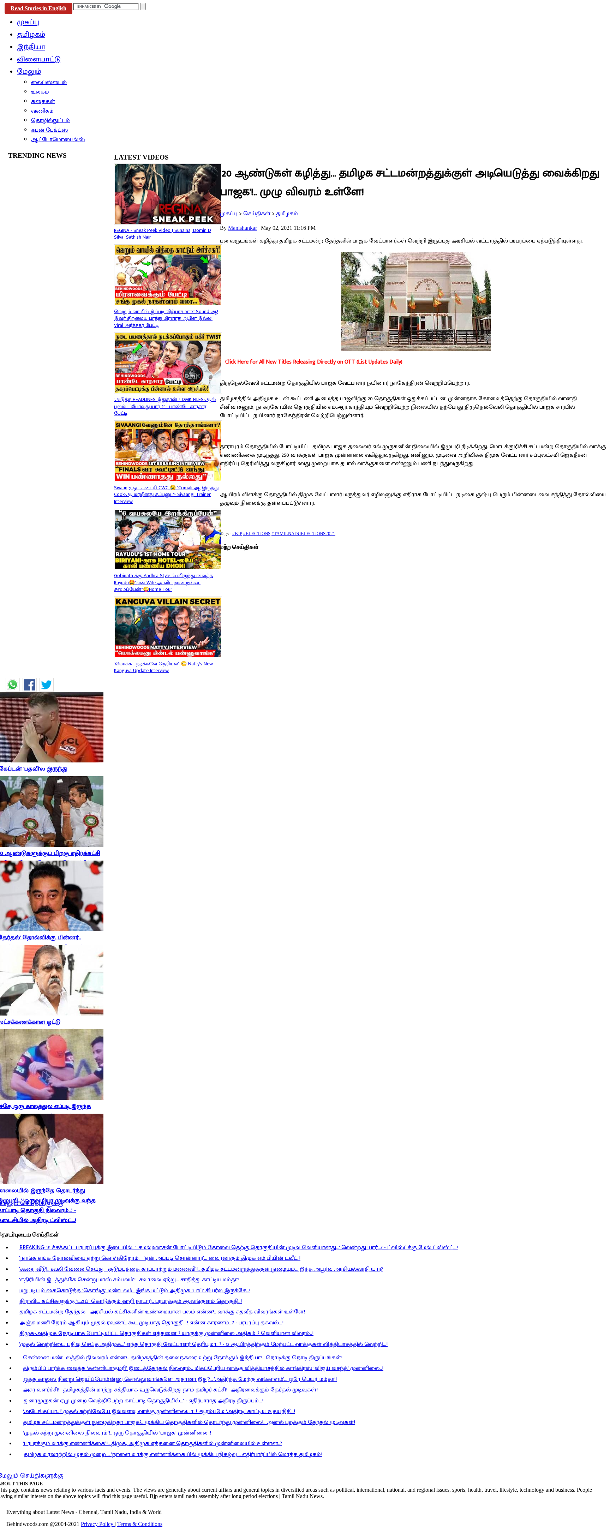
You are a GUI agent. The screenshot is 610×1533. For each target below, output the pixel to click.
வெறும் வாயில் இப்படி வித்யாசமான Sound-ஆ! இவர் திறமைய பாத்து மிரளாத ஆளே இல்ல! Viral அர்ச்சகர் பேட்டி (166, 318)
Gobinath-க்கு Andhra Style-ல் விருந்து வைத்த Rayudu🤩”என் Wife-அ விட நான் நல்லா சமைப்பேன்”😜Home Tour (163, 582)
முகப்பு (229, 213)
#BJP (237, 533)
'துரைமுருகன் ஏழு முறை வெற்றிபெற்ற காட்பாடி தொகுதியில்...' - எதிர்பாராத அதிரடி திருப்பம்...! (143, 1401)
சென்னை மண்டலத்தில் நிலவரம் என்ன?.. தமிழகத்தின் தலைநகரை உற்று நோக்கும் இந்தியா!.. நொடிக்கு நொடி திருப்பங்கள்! (182, 1358)
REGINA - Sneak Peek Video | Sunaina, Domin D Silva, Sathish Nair (162, 233)
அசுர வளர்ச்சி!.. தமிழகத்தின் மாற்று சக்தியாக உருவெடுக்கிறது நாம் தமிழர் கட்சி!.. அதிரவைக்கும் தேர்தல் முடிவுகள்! (170, 1390)
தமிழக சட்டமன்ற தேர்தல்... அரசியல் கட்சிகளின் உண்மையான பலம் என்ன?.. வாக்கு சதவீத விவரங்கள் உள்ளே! (162, 1312)
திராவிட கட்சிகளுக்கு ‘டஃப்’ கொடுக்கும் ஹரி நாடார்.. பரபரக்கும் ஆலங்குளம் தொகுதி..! (130, 1301)
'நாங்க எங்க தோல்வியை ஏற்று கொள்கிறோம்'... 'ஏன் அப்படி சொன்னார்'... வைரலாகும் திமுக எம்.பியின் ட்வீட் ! (159, 1258)
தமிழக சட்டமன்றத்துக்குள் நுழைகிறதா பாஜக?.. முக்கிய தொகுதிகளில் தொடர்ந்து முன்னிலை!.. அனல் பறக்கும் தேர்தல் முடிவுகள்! (189, 1422)
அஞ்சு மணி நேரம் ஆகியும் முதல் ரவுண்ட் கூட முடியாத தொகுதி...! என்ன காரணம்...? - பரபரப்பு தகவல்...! (151, 1323)
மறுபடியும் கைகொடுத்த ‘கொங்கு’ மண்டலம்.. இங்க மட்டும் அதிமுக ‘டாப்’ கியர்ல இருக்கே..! (134, 1290)
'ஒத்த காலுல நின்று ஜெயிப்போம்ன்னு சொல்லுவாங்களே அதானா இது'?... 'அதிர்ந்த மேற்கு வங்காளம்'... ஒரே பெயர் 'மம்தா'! (180, 1379)
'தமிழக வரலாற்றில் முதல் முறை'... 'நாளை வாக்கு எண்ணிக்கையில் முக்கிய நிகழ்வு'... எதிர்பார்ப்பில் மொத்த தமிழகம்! (172, 1454)
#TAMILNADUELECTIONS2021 (303, 533)
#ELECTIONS (256, 533)
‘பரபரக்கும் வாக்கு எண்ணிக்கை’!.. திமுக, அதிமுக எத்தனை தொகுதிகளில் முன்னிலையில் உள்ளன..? (152, 1443)
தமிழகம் (287, 213)
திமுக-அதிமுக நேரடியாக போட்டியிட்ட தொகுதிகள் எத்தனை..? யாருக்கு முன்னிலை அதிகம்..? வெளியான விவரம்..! (166, 1333)
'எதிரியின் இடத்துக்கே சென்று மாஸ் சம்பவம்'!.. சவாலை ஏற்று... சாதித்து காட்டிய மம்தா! (129, 1280)
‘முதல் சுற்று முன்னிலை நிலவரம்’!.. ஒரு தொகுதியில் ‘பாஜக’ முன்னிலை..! (117, 1433)
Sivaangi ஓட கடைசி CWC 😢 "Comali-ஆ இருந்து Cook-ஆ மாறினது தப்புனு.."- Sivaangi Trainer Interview (166, 494)
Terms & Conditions (139, 1524)
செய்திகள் (256, 213)
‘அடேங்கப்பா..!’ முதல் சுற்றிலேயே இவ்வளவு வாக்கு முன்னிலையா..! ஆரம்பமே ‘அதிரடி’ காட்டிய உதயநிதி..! (159, 1411)
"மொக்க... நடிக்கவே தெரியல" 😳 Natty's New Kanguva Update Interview (163, 667)
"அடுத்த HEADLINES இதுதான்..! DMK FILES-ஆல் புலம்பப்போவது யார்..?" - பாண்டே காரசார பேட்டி (165, 406)
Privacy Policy (98, 1524)
